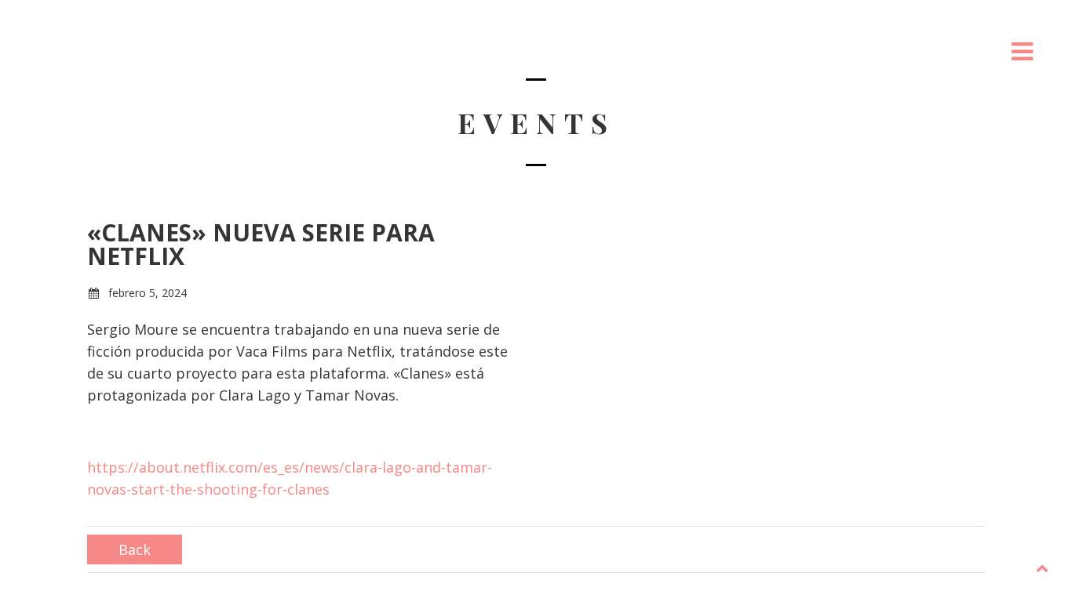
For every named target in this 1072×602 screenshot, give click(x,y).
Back (135, 549)
